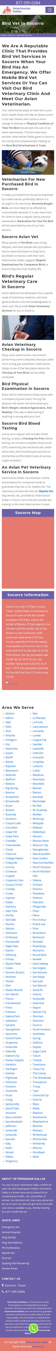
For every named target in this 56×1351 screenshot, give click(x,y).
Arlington (11, 740)
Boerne (10, 792)
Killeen (9, 1156)
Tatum (36, 1055)
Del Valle (11, 919)
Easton (10, 950)
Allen (8, 726)
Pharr (36, 911)
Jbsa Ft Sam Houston (12, 1111)
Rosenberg (39, 946)
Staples (37, 1047)
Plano (36, 915)
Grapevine (12, 1042)
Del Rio (10, 915)
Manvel (37, 788)
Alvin (8, 731)
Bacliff (9, 757)
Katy (8, 1143)
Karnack (10, 1139)
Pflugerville (39, 906)
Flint (8, 985)
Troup (36, 1086)
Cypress (10, 898)
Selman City (39, 1012)
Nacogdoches (41, 849)
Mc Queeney (40, 810)
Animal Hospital (11, 1232)
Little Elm (38, 753)
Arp (8, 744)
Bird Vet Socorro (24, 35)
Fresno (10, 998)
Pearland (38, 902)
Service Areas (9, 1268)
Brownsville (12, 801)
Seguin (37, 1007)
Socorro (11, 35)
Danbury (11, 906)
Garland (10, 1025)
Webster (38, 1126)
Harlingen (11, 1069)
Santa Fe (38, 990)
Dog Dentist (9, 1237)
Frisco (9, 1007)
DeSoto (10, 928)
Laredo (37, 735)
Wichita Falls (40, 1139)
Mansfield (38, 783)
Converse (11, 871)
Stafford (37, 1042)
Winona (37, 1148)
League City (39, 740)
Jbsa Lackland (13, 1117)
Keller (9, 1148)
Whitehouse (40, 1134)
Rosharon (38, 950)
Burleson (11, 819)
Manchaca (38, 779)
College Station (14, 858)
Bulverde (11, 814)
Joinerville (11, 1130)
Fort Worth (12, 994)
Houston (11, 1086)
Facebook (38, 1346)
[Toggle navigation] (49, 10)
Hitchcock (11, 1082)
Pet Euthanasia (10, 1247)
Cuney (9, 893)
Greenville (11, 1047)
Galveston (11, 1020)
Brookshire (12, 797)
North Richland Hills (41, 874)
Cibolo (9, 849)
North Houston (42, 867)
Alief (8, 722)
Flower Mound (14, 990)
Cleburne (11, 854)
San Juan (38, 981)
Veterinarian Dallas (37, 1342)
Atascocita (11, 748)
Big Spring (12, 788)
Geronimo (11, 1034)
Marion (37, 792)
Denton (10, 924)
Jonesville (11, 1134)
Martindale (39, 801)
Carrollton (12, 827)
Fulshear (11, 1012)
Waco (36, 1104)
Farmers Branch (15, 972)
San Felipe (38, 976)
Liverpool (38, 757)
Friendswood (13, 1003)
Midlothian (39, 832)
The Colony (39, 1073)
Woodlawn (39, 1152)
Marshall (38, 797)
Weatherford (40, 1121)
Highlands (11, 1077)
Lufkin (36, 770)
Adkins (9, 718)
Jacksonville (12, 1104)
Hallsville (11, 1051)
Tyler (36, 1091)
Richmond (38, 937)
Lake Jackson (40, 726)
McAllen (37, 814)
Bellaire (10, 783)
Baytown (11, 766)
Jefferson (11, 1126)
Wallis (36, 1108)
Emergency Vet (10, 1227)
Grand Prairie (13, 1038)
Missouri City (40, 845)
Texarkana (39, 1064)
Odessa (37, 880)
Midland (37, 827)
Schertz (37, 994)
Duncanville (12, 941)
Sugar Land (39, 1051)
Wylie (36, 1156)
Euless (9, 968)
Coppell (10, 876)
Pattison (37, 898)
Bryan (9, 805)
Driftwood (11, 937)
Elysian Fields (13, 963)
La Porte (38, 722)
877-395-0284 (28, 2)
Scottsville (38, 998)
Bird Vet (6, 1258)
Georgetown (13, 1029)
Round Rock (40, 955)
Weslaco (37, 1130)
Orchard (37, 884)
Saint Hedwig (40, 963)
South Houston (42, 1029)
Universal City (41, 1095)
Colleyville (11, 862)
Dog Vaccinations (12, 1242)
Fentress (11, 976)
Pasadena (38, 893)
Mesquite (38, 823)
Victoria (37, 1099)
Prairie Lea (39, 924)
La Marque (39, 718)
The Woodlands (42, 1077)
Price (35, 928)
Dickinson (11, 933)
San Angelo (39, 968)
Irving (9, 1099)
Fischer (10, 981)
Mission (37, 836)
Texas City (39, 1069)
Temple (37, 1060)
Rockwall (38, 941)
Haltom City (12, 1055)
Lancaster (38, 731)
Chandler (11, 840)
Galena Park (13, 1016)
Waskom (38, 1113)
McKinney (38, 819)
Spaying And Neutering (15, 1263)
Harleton (11, 1064)
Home (3, 35)
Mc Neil (37, 805)
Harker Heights (15, 1060)
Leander (37, 744)
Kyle (35, 713)
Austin (9, 753)
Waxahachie (40, 1117)
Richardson (39, 933)
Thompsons (40, 1082)
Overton (37, 889)
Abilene (10, 713)
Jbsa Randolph (14, 1121)
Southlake (38, 1034)
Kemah (10, 1152)
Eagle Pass (12, 946)
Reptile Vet (8, 1253)
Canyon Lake (13, 823)
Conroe (10, 867)
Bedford (10, 779)
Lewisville (38, 748)
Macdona (38, 775)
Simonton (38, 1020)
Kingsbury (12, 1161)
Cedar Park (12, 836)
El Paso (10, 959)
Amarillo (10, 735)
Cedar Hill (11, 832)
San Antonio (40, 972)
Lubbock (38, 766)
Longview (38, 761)
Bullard (10, 810)
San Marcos (39, 985)
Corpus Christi (14, 884)
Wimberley (39, 1143)
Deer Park (11, 911)
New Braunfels (41, 854)
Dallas (9, 902)
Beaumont (12, 770)
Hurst (9, 1095)
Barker (10, 761)
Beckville (11, 775)
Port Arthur (39, 919)
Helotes (10, 1073)
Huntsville (11, 1091)
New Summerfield (43, 862)
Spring (36, 1038)
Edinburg (11, 955)
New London (40, 858)
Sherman (38, 1016)
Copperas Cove (14, 880)
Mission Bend (41, 840)
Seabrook (38, 1003)
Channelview (13, 845)
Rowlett (37, 959)
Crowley (10, 889)
